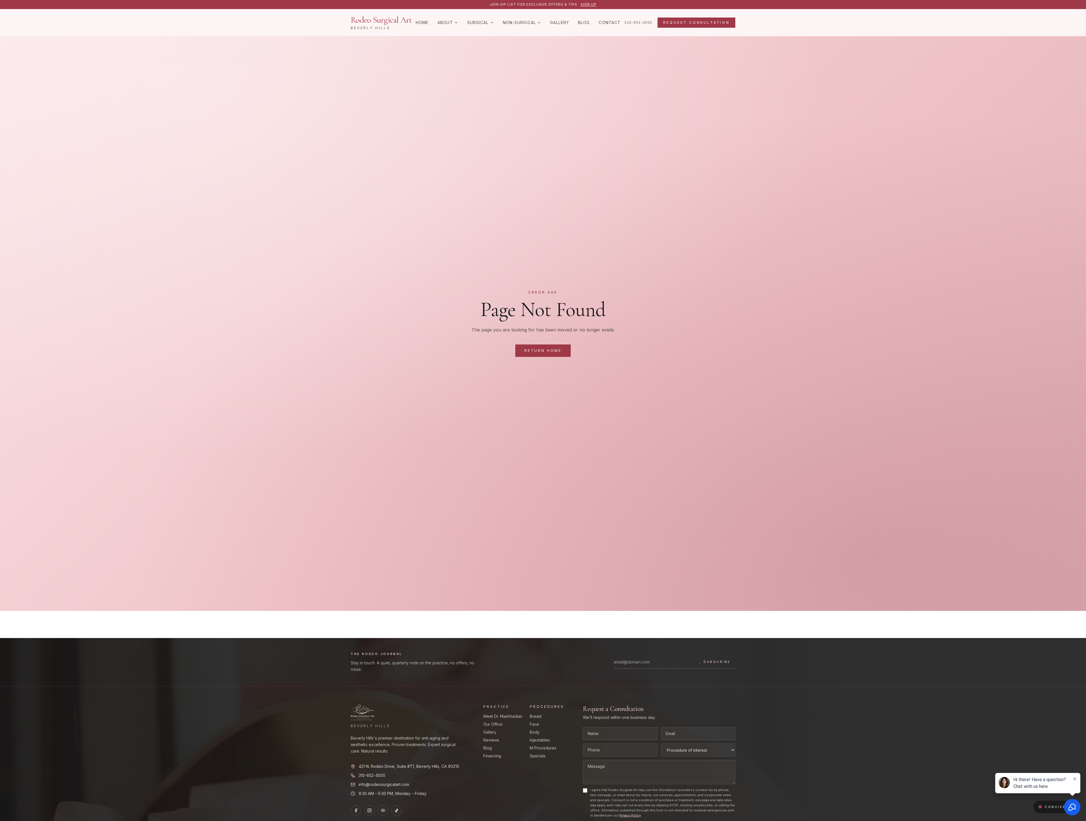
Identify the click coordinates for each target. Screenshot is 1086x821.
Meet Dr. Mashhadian (502, 716)
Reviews (491, 740)
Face (534, 724)
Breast (536, 716)
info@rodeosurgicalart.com (384, 784)
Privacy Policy (630, 815)
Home (422, 22)
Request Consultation (696, 22)
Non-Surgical (519, 22)
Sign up (588, 4)
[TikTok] (396, 810)
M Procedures (543, 747)
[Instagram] (369, 810)
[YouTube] (383, 810)
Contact (609, 22)
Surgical (478, 22)
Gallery (559, 22)
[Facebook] (356, 810)
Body (535, 732)
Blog (584, 22)
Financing (492, 755)
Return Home (543, 350)
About (445, 22)
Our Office (493, 724)
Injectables (540, 740)
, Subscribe (715, 662)
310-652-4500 (638, 22)
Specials (538, 755)
